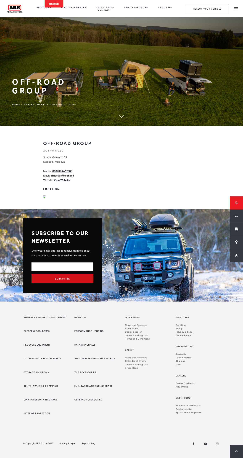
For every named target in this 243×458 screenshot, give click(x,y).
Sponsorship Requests (189, 412)
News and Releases (136, 325)
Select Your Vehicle (207, 9)
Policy (179, 328)
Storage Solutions (36, 372)
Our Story (181, 325)
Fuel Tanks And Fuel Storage (93, 386)
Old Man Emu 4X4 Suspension (42, 358)
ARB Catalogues (136, 7)
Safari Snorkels (85, 344)
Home (16, 105)
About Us (165, 7)
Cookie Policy (183, 335)
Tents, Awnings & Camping (41, 386)
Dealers (181, 375)
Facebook (193, 444)
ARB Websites (184, 346)
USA (178, 364)
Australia (181, 354)
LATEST (129, 350)
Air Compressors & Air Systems (94, 358)
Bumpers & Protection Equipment (45, 317)
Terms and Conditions (137, 338)
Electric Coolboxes (37, 331)
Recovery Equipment (37, 344)
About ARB (182, 317)
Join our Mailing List (136, 335)
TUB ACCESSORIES (85, 372)
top (236, 451)
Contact (104, 10)
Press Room (132, 328)
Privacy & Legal (184, 331)
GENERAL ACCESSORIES (88, 399)
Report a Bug (88, 443)
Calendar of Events (136, 361)
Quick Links (105, 7)
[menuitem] (43, 7)
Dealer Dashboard (186, 383)
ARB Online (182, 386)
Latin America (184, 357)
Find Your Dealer (73, 7)
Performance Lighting (89, 331)
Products (43, 7)
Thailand (181, 361)
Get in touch (184, 398)
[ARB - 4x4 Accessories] (14, 8)
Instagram (217, 444)
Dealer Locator (36, 105)
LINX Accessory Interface (40, 399)
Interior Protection (37, 413)
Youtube (205, 444)
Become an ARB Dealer (189, 405)
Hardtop (80, 317)
